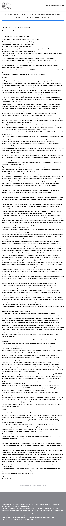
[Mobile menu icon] (63, 5)
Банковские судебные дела (31, 485)
